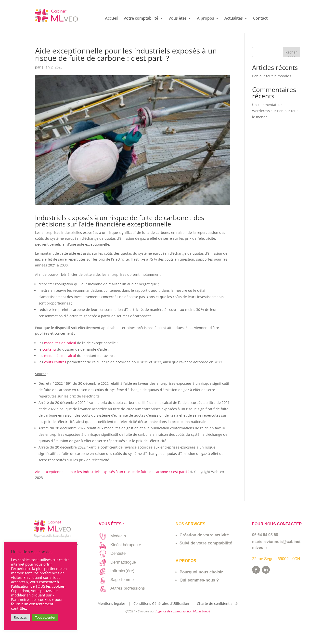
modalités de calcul (59, 343)
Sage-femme (122, 579)
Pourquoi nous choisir (201, 572)
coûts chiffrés (55, 362)
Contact (260, 18)
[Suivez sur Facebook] (256, 570)
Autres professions (127, 588)
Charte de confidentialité (217, 603)
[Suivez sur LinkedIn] (266, 570)
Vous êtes (177, 18)
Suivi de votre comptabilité (206, 543)
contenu (49, 349)
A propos (205, 18)
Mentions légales (113, 603)
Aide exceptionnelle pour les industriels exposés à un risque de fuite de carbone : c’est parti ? (112, 471)
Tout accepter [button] (45, 617)
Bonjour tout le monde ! (271, 76)
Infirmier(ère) (122, 570)
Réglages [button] (20, 617)
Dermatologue (123, 562)
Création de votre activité (204, 535)
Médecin (118, 536)
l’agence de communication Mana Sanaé (182, 611)
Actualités (233, 18)
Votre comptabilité (141, 18)
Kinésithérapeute (125, 544)
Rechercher (291, 53)
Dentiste (118, 553)
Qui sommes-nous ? (199, 580)
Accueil (111, 18)
